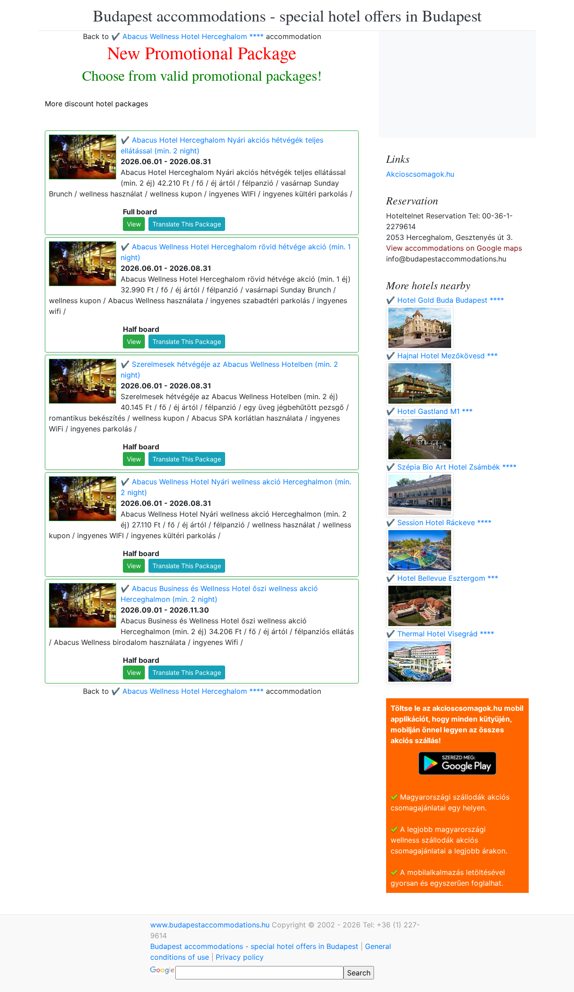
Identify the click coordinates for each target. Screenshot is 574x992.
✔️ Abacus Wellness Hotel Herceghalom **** (187, 36)
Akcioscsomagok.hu (420, 174)
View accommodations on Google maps (454, 248)
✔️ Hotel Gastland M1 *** (429, 411)
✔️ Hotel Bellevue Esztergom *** (442, 578)
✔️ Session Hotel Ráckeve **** (438, 522)
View (134, 224)
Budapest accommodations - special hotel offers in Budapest (287, 15)
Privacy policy (240, 957)
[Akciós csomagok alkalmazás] (457, 762)
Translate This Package (186, 224)
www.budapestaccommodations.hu (211, 924)
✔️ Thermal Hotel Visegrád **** (440, 633)
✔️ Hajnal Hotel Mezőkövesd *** (442, 355)
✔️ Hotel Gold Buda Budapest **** (445, 300)
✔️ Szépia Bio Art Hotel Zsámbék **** (451, 466)
